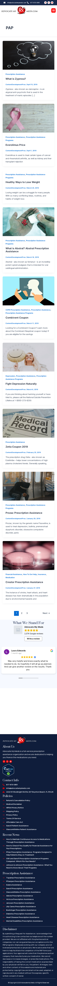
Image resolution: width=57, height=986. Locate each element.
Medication (10, 578)
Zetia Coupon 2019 (17, 446)
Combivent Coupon (17, 317)
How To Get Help (30, 574)
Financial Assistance (14, 574)
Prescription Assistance (15, 74)
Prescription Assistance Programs (19, 313)
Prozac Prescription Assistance (24, 512)
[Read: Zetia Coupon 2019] (28, 423)
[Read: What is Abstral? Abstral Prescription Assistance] (28, 221)
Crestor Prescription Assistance (24, 582)
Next (46, 613)
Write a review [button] (33, 639)
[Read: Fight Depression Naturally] (28, 357)
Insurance (42, 574)
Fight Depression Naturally (21, 383)
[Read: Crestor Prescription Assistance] (28, 555)
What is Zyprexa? (16, 78)
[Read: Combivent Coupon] (28, 291)
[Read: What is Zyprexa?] (28, 55)
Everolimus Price (15, 144)
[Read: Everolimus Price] (28, 118)
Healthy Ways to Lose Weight (23, 182)
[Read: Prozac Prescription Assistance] (28, 486)
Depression (10, 376)
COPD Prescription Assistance (18, 310)
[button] (53, 10)
